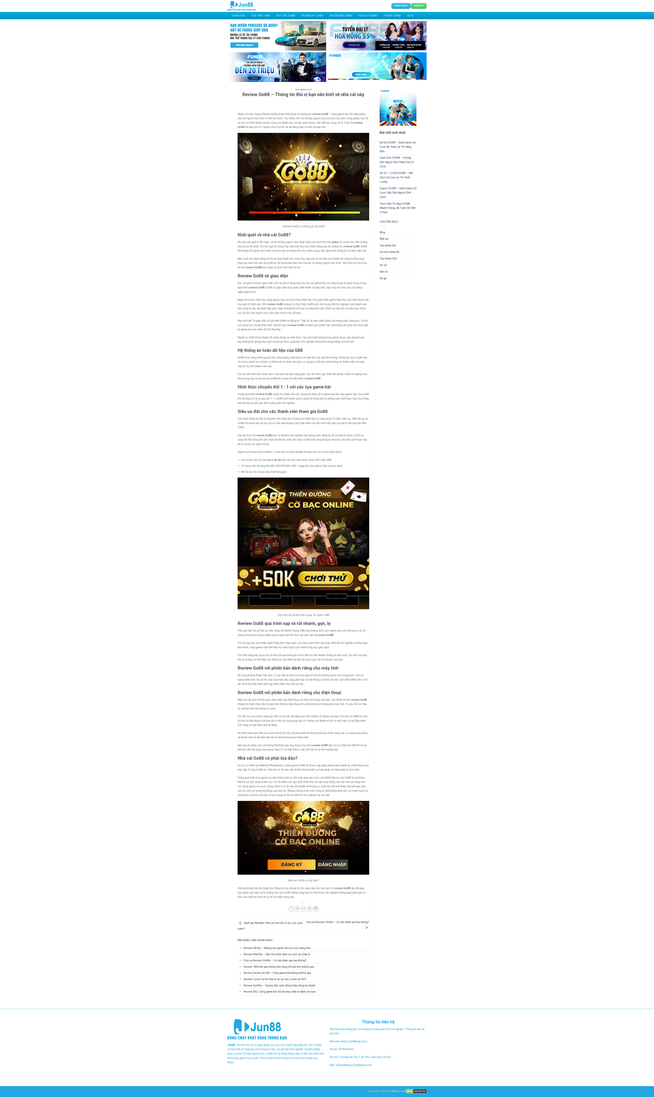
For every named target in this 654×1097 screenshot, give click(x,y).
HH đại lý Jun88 (368, 15)
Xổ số (383, 265)
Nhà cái (384, 238)
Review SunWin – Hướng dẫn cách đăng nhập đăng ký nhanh (279, 985)
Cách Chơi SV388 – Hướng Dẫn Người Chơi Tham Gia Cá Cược (397, 162)
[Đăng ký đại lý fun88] (276, 36)
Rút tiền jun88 (286, 15)
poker (335, 242)
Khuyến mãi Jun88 (341, 15)
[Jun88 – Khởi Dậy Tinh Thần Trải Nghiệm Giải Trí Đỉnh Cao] (241, 6)
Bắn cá (384, 271)
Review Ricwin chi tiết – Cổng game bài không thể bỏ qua (278, 973)
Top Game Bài (388, 245)
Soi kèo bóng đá (389, 252)
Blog (410, 15)
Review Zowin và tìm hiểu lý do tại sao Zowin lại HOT (275, 979)
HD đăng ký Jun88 (312, 15)
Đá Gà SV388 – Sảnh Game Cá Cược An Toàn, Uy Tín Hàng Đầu (398, 147)
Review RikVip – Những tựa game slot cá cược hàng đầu (277, 948)
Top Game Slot (303, 90)
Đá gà (383, 278)
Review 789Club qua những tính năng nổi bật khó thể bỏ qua (279, 966)
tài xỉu (277, 460)
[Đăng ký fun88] (398, 107)
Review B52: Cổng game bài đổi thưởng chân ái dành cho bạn (280, 991)
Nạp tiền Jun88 (261, 15)
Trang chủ (238, 15)
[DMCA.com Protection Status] (416, 1091)
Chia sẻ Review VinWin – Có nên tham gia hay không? (275, 960)
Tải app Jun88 (392, 15)
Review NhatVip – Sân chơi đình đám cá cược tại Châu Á (277, 954)
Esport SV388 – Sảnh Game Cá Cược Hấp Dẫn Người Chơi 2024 (398, 193)
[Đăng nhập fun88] (377, 67)
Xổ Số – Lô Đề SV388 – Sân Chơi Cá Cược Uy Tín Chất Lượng (396, 177)
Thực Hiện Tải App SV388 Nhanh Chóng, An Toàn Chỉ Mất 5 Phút (398, 208)
